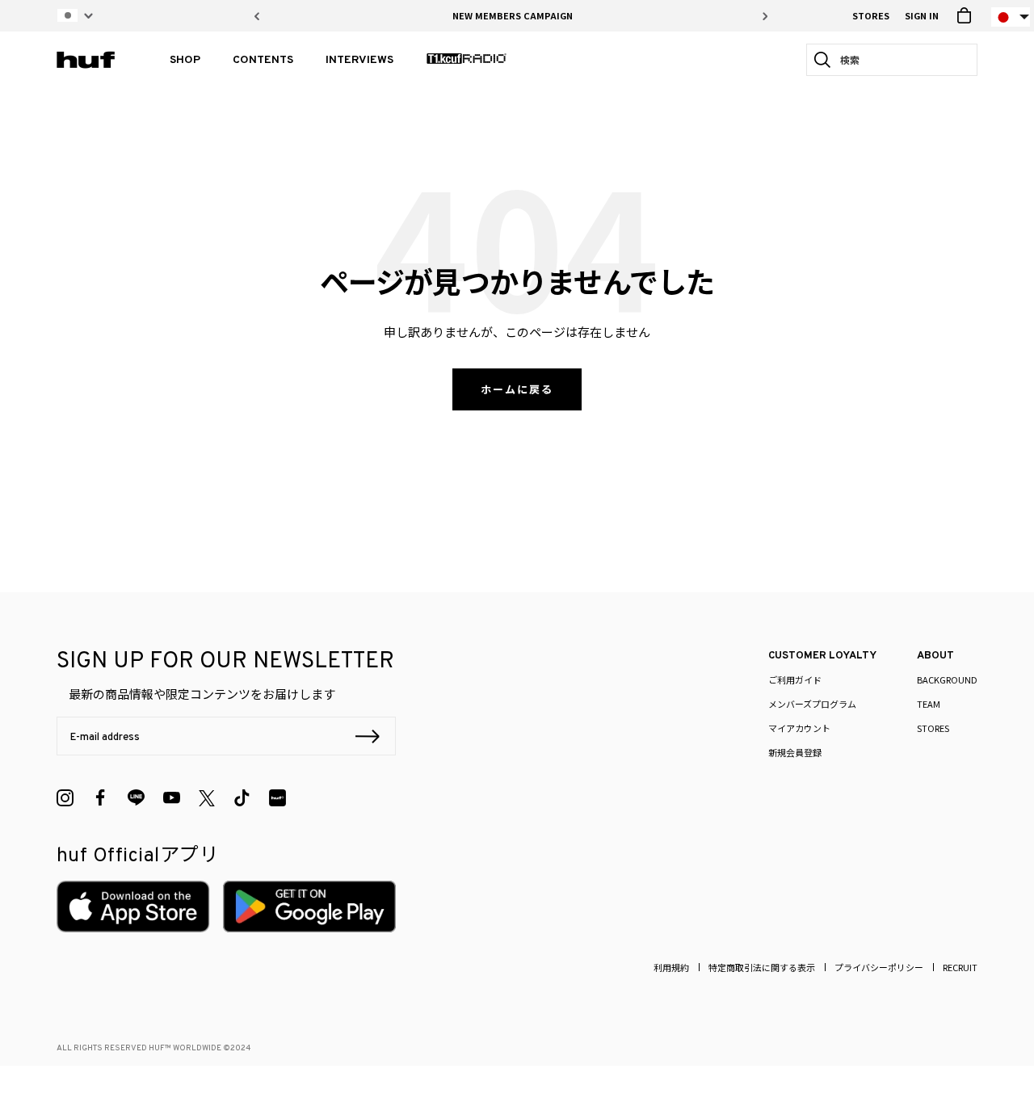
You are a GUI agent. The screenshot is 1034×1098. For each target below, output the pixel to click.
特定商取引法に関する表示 (761, 967)
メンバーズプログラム (812, 703)
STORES (870, 15)
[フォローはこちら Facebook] (100, 797)
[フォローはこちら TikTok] (241, 797)
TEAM (928, 703)
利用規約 (671, 967)
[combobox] (897, 59)
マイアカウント (799, 727)
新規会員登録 (795, 752)
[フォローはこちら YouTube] (171, 797)
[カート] (964, 16)
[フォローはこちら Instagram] (65, 797)
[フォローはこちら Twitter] (207, 798)
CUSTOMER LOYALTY (822, 656)
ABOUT (935, 656)
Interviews (359, 60)
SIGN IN (922, 15)
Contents (263, 60)
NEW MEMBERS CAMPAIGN (512, 15)
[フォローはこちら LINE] (136, 797)
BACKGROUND (947, 679)
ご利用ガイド (795, 679)
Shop (185, 60)
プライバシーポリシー (878, 967)
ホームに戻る (517, 389)
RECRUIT (960, 967)
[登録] (367, 738)
